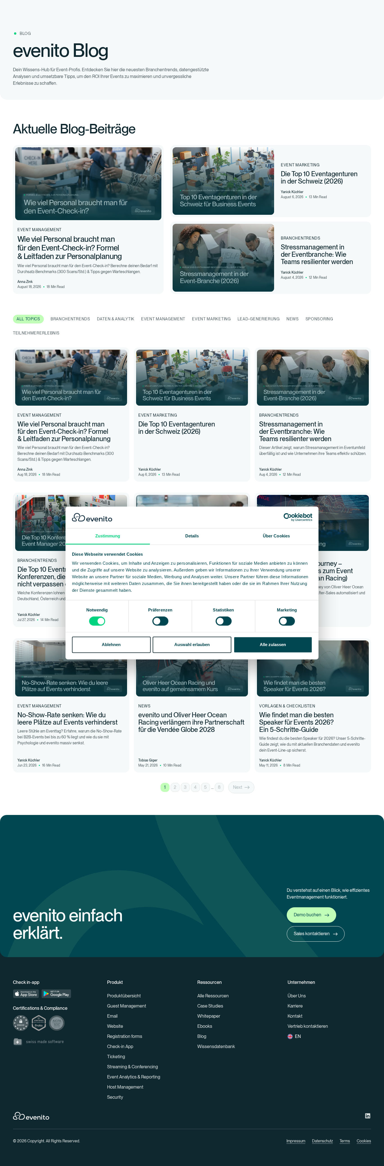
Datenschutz (322, 1141)
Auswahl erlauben (192, 644)
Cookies (364, 1141)
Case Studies (210, 1006)
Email (112, 1016)
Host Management (125, 1087)
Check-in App (120, 1046)
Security (115, 1097)
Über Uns (297, 996)
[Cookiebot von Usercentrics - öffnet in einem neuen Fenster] (287, 517)
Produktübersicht (124, 996)
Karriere (295, 1006)
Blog (201, 1036)
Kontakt (295, 1016)
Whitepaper (208, 1016)
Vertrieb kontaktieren (308, 1026)
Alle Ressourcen (213, 996)
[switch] (160, 621)
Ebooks (204, 1026)
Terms (345, 1141)
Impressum (295, 1141)
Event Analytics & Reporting (133, 1077)
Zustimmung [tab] (107, 535)
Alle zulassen (273, 644)
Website (115, 1026)
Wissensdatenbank (216, 1046)
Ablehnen (111, 644)
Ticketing (116, 1056)
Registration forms (124, 1036)
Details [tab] (192, 535)
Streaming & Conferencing (132, 1066)
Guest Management (126, 1006)
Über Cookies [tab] (276, 535)
